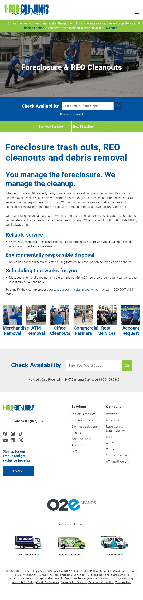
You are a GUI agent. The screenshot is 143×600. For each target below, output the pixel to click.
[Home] (18, 407)
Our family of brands (71, 524)
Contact (111, 449)
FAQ (74, 451)
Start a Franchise (117, 455)
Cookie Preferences (47, 582)
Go (117, 106)
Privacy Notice (123, 578)
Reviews (111, 414)
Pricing (76, 432)
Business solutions (85, 426)
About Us (78, 445)
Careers (111, 443)
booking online (34, 28)
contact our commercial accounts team (75, 289)
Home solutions (82, 420)
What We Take (81, 439)
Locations (113, 420)
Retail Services (83, 126)
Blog (109, 437)
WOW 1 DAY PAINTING (70, 554)
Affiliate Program (117, 461)
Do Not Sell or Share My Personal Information (87, 582)
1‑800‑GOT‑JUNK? (26, 554)
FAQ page (110, 28)
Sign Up (18, 471)
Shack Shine (113, 554)
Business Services (51, 126)
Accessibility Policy (23, 582)
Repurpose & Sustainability (115, 428)
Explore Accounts (83, 414)
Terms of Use (123, 582)
